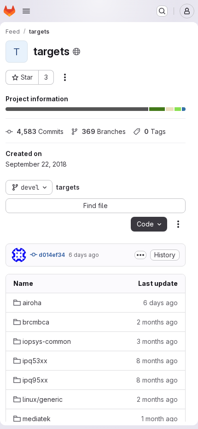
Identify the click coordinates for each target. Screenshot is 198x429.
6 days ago (84, 254)
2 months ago (157, 322)
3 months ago (157, 341)
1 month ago (159, 419)
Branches (104, 131)
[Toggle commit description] (140, 255)
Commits (40, 131)
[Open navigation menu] (26, 11)
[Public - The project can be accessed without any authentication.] (76, 51)
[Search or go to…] (162, 11)
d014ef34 (51, 254)
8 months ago (157, 361)
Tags (155, 131)
